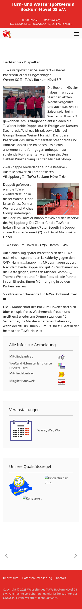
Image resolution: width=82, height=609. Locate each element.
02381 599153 (30, 20)
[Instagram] (44, 15)
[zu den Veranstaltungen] (20, 430)
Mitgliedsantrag (21, 356)
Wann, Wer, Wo (48, 430)
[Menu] (76, 34)
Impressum (10, 578)
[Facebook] (38, 15)
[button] (74, 555)
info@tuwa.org (51, 20)
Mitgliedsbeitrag (21, 373)
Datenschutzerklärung (37, 578)
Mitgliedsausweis (22, 381)
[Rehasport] (41, 506)
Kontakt (61, 578)
